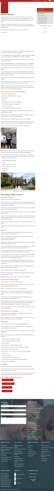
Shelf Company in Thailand (6, 453)
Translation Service (4, 461)
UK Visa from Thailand (32, 451)
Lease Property (7, 391)
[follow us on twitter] (51, 1)
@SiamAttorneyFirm (20, 474)
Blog (10, 4)
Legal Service (22, 2)
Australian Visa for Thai (32, 453)
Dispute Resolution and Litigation (18, 446)
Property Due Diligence (42, 13)
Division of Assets (44, 449)
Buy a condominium (41, 15)
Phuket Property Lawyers (5, 484)
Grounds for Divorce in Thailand (47, 447)
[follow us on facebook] (49, 1)
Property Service (43, 2)
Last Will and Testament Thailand (18, 461)
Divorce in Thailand (45, 445)
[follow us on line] (52, 1)
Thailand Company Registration (7, 447)
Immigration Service (29, 2)
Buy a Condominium (8, 383)
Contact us (49, 2)
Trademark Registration (18, 466)
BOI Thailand (3, 445)
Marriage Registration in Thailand (18, 454)
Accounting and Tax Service (6, 459)
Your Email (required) (4, 408)
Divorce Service (36, 2)
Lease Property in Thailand (42, 19)
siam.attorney (18, 482)
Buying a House (7, 387)
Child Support (43, 460)
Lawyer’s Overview (41, 11)
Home (10, 2)
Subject (2, 412)
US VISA (29, 447)
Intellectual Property (18, 451)
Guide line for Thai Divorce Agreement (46, 456)
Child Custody (44, 458)
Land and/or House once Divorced (46, 452)
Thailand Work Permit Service (6, 457)
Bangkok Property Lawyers (6, 486)
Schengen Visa (31, 455)
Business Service (15, 2)
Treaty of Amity (3, 455)
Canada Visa (30, 449)
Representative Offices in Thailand (5, 450)
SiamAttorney (18, 478)
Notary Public (16, 456)
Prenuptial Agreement (18, 458)
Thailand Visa (30, 445)
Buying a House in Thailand (42, 17)
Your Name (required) (4, 404)
